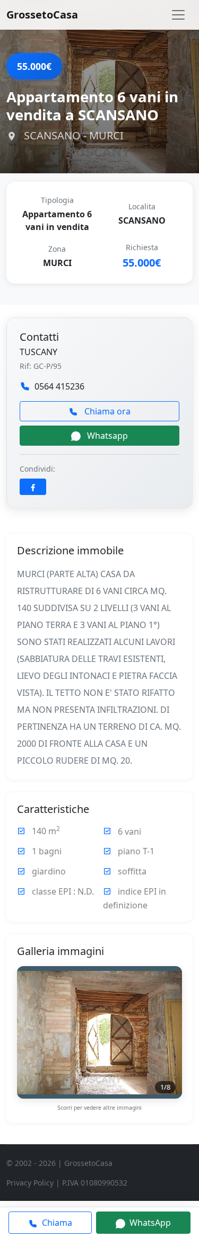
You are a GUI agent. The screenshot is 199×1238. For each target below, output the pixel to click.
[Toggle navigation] (178, 15)
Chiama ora (106, 411)
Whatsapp (106, 435)
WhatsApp (149, 1222)
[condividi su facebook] (33, 487)
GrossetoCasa (42, 14)
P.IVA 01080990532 (94, 1183)
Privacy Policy (30, 1183)
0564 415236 (59, 386)
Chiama (56, 1222)
